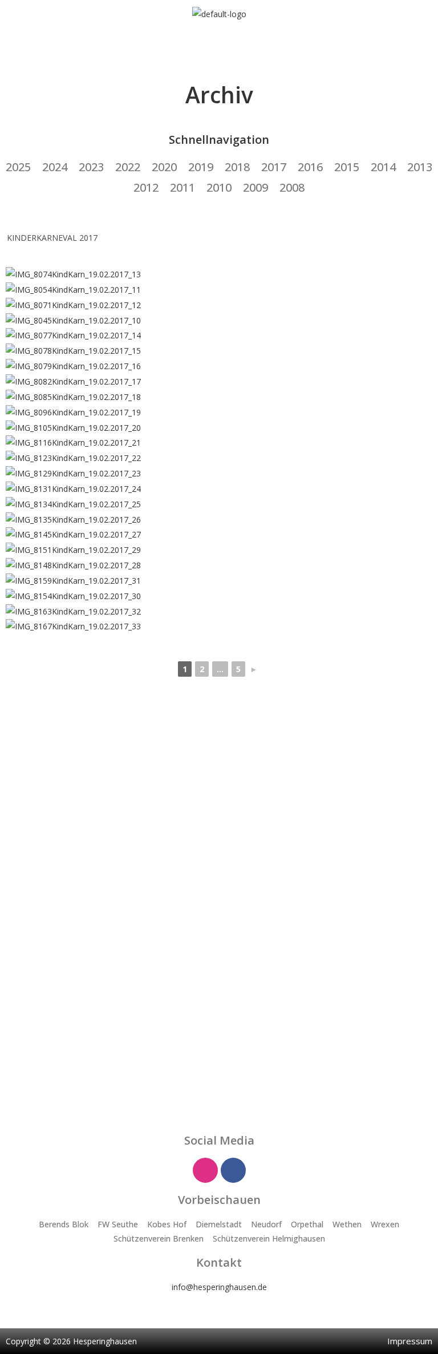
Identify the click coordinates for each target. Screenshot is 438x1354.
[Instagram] (205, 1170)
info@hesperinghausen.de (219, 1287)
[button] (219, 44)
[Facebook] (233, 1170)
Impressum (409, 1341)
